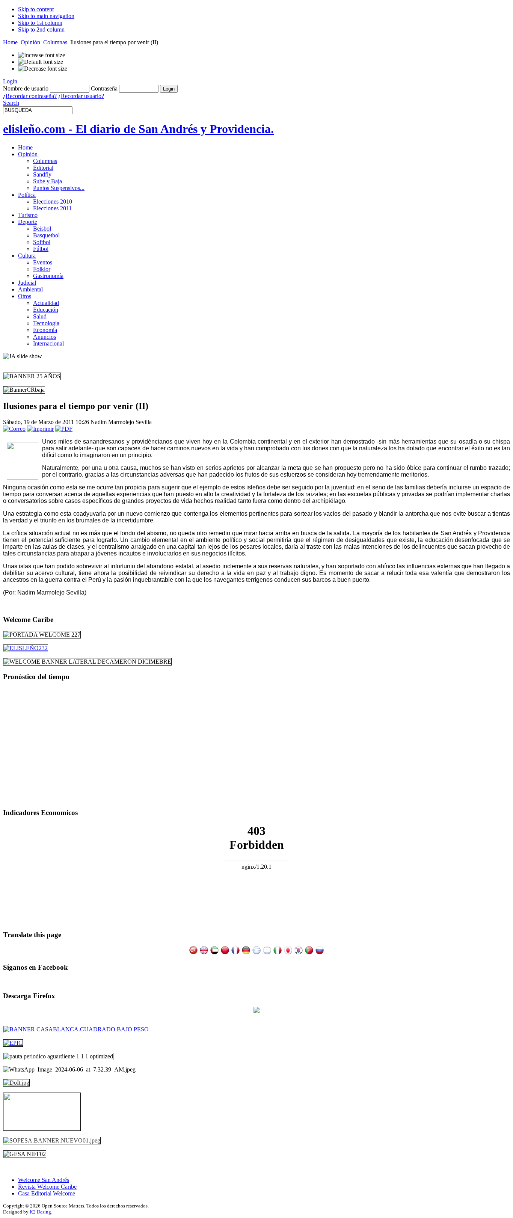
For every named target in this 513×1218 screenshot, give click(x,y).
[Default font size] (40, 62)
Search (11, 103)
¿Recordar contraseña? (30, 96)
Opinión (30, 42)
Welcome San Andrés (43, 1180)
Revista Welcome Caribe (47, 1186)
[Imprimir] (40, 429)
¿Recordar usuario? (81, 96)
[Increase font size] (41, 55)
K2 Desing (40, 1212)
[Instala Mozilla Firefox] (256, 1011)
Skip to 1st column (40, 23)
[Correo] (14, 429)
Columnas (55, 42)
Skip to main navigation (46, 16)
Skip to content (36, 9)
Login (10, 81)
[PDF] (63, 429)
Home (10, 42)
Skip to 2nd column (41, 29)
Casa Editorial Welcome (46, 1193)
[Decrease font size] (42, 68)
